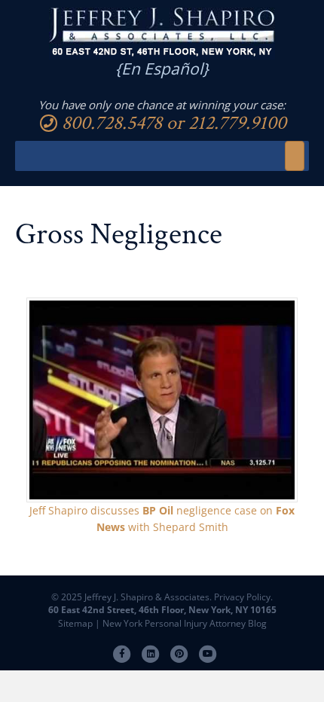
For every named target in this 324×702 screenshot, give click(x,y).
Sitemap (75, 623)
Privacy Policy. (242, 597)
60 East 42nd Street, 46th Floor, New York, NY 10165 (162, 609)
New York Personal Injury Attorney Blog (184, 623)
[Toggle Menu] (294, 156)
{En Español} (162, 68)
